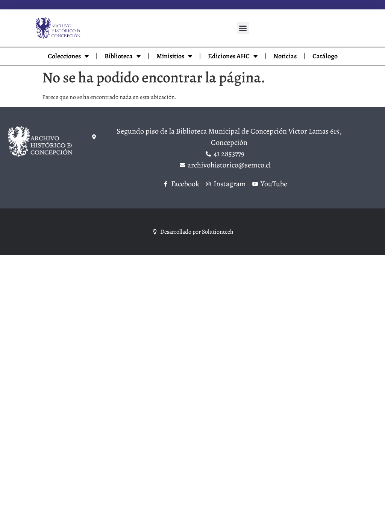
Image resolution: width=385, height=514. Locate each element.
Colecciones (64, 56)
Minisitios (170, 56)
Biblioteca (119, 56)
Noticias (285, 56)
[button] (243, 28)
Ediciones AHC (229, 56)
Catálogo (325, 56)
